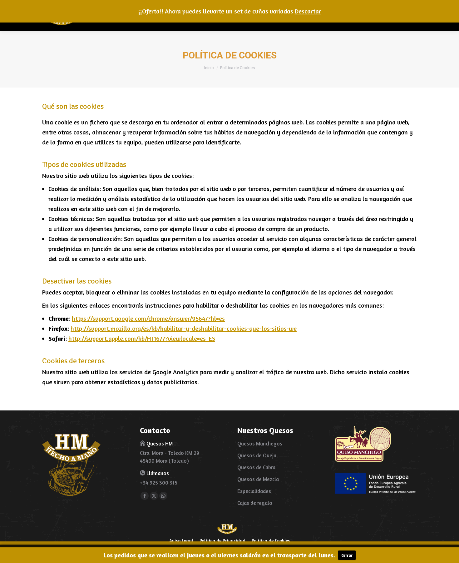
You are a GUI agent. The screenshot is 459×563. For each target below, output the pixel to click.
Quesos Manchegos (259, 443)
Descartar (308, 11)
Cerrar (347, 555)
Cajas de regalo (254, 503)
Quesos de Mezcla (258, 479)
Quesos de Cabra (256, 467)
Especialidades (254, 491)
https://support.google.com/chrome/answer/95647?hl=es (148, 318)
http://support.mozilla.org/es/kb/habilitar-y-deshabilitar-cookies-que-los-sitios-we (184, 328)
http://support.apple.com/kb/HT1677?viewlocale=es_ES (141, 338)
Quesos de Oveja (256, 455)
